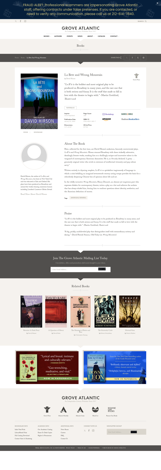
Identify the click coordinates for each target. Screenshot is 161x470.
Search (141, 21)
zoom (25, 132)
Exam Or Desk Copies (45, 433)
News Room (65, 429)
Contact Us (64, 439)
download (38, 132)
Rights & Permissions (44, 435)
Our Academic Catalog (45, 429)
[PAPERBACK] (70, 107)
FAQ (62, 435)
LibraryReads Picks (21, 433)
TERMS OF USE (82, 448)
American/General (78, 198)
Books (23, 58)
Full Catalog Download (22, 435)
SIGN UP (101, 269)
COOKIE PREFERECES (94, 448)
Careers (63, 433)
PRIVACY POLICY (70, 448)
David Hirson (70, 78)
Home (17, 58)
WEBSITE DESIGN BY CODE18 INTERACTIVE (114, 448)
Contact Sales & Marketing (23, 439)
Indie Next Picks (20, 429)
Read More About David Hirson (34, 194)
